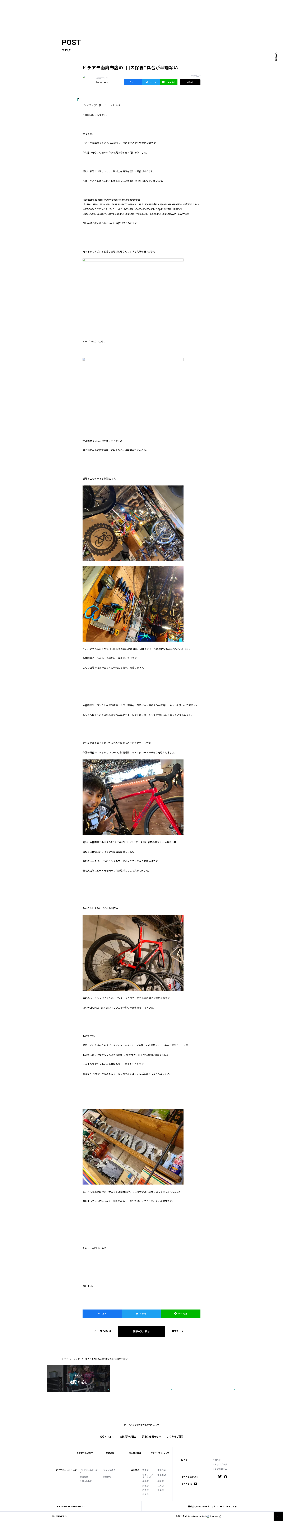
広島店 (145, 1490)
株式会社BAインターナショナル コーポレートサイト (212, 1506)
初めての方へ (132, 10)
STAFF (151, 5)
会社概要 (84, 1477)
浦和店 (145, 1485)
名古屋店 (161, 1475)
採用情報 (107, 1477)
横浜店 (145, 1481)
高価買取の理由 (128, 1436)
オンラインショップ (160, 1452)
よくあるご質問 (200, 10)
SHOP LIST (162, 5)
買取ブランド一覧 (180, 10)
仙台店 (145, 1494)
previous (105, 1331)
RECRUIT (204, 5)
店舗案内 (135, 1470)
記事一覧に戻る (141, 1331)
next (175, 1331)
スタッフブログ (220, 1464)
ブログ (77, 1358)
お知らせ (217, 1460)
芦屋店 (145, 1470)
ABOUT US (139, 5)
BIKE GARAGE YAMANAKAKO (70, 1506)
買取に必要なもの (151, 1436)
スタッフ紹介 (109, 1470)
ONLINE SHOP (177, 5)
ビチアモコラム (220, 1469)
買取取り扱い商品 (84, 1452)
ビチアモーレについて (89, 1471)
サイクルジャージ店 (147, 1476)
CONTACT (192, 5)
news (190, 82)
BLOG (184, 1460)
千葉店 (160, 1490)
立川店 (160, 1485)
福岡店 (160, 1481)
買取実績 (146, 10)
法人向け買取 (160, 10)
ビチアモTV (186, 1484)
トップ (65, 1358)
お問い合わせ (86, 1481)
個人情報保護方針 (60, 1516)
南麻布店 (161, 1470)
